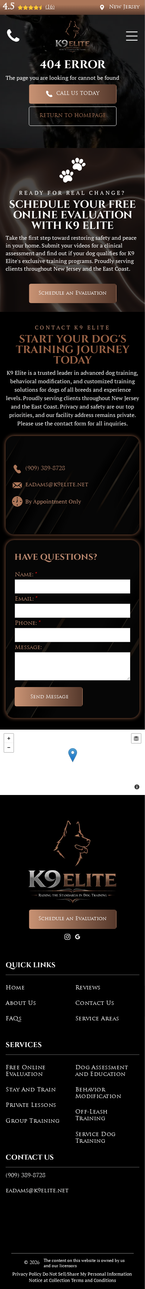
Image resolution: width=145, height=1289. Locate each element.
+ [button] (8, 738)
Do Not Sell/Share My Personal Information (87, 1274)
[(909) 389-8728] (13, 42)
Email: (24, 599)
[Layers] (136, 738)
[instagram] (67, 937)
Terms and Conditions (93, 1280)
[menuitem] (38, 988)
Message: (28, 647)
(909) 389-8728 (25, 1176)
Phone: (26, 623)
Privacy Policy (27, 1274)
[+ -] (72, 762)
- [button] (8, 747)
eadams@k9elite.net (37, 1191)
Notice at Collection (49, 1280)
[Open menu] (132, 36)
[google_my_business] (77, 937)
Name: (24, 575)
